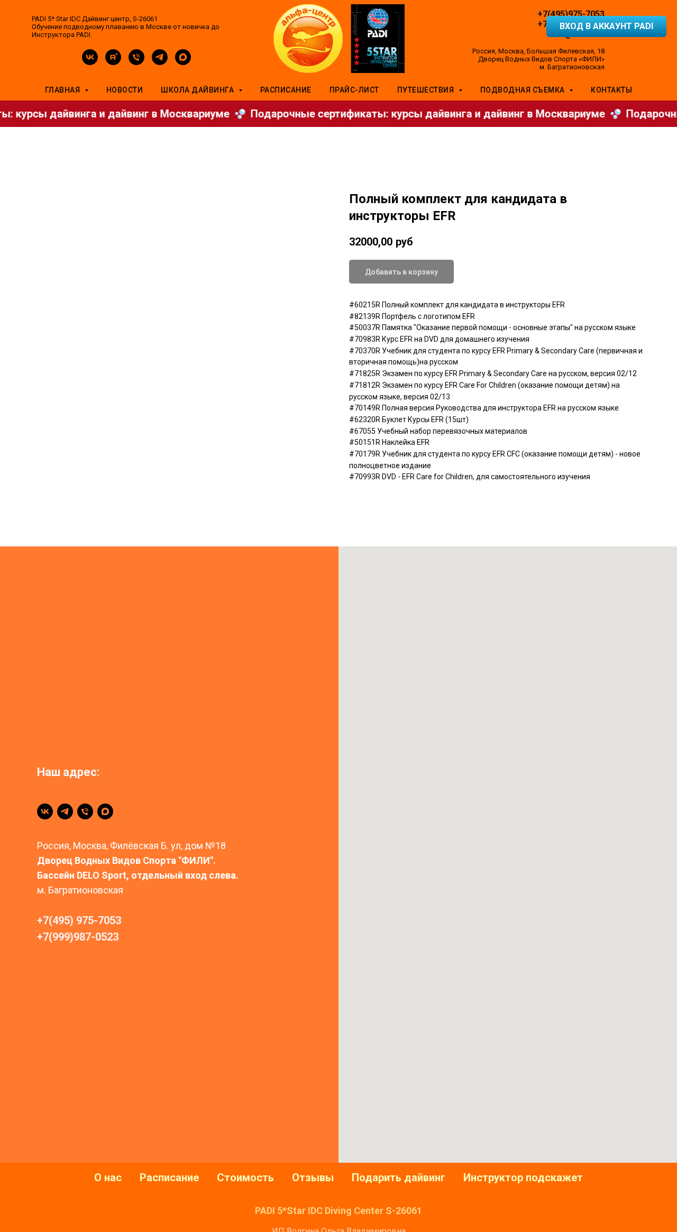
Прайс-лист (354, 90)
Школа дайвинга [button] (198, 90)
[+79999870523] (85, 811)
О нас (108, 1177)
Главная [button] (63, 90)
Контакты (611, 90)
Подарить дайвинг (398, 1177)
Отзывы (313, 1177)
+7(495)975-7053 (571, 14)
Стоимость (245, 1177)
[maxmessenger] (183, 62)
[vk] (90, 62)
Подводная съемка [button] (523, 90)
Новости (124, 90)
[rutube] (113, 62)
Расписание (286, 90)
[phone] (136, 62)
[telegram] (160, 62)
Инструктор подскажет (523, 1177)
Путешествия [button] (426, 90)
